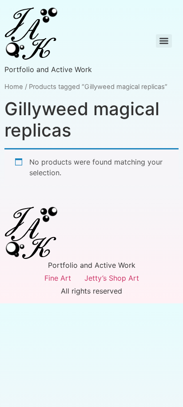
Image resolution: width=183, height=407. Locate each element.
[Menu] (164, 41)
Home (13, 87)
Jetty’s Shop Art (111, 278)
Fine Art (57, 278)
